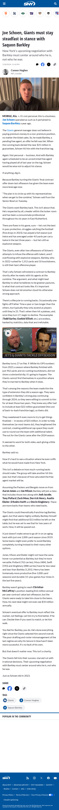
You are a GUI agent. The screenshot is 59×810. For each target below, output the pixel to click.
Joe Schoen (8, 119)
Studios (7, 789)
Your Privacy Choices (39, 795)
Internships (31, 789)
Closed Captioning (11, 800)
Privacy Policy (7, 795)
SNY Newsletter (37, 785)
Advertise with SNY (21, 785)
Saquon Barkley (11, 123)
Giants (10, 130)
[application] (29, 94)
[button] (6, 332)
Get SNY (49, 785)
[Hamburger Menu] (4, 3)
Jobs (22, 789)
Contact (15, 789)
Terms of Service (22, 795)
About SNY (6, 785)
